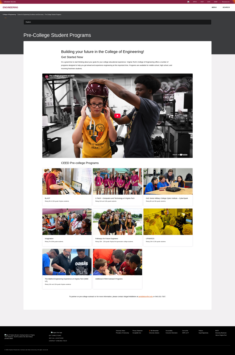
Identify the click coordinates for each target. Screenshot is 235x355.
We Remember (155, 330)
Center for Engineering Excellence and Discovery (30, 14)
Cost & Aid (185, 330)
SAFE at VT (185, 333)
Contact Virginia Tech (58, 341)
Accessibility (169, 330)
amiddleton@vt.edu (146, 296)
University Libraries (154, 333)
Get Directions (55, 335)
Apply (195, 1)
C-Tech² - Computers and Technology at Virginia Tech (114, 198)
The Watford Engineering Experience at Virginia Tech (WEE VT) (66, 280)
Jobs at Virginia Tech (221, 335)
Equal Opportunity (203, 333)
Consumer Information (171, 333)
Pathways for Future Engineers (106, 239)
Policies (201, 330)
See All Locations (57, 338)
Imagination (49, 239)
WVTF (217, 330)
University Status (120, 330)
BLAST (47, 198)
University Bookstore (220, 333)
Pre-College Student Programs (53, 14)
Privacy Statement (137, 330)
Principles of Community (122, 333)
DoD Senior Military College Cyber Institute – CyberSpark (167, 198)
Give (208, 1)
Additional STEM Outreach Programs (109, 279)
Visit (202, 1)
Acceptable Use (137, 333)
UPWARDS (150, 239)
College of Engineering (10, 14)
